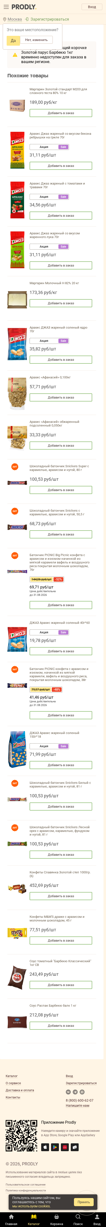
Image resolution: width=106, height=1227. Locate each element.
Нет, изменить (36, 40)
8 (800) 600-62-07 (79, 1100)
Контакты (13, 1097)
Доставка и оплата (20, 1090)
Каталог (12, 1076)
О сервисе (13, 1083)
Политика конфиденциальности (26, 1190)
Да (13, 41)
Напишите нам (77, 1105)
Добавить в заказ (61, 113)
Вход (92, 7)
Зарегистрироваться (50, 19)
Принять (84, 1202)
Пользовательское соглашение (26, 1184)
